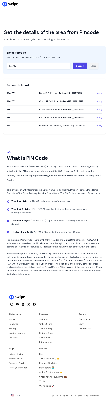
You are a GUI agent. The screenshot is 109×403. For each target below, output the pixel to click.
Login (81, 323)
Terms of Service (17, 363)
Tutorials (13, 337)
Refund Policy (16, 358)
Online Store (45, 323)
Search (80, 65)
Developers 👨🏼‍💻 (46, 367)
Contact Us (85, 328)
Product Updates (48, 363)
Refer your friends (18, 367)
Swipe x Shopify (47, 332)
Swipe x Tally (45, 328)
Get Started (85, 319)
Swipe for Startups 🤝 (50, 372)
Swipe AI (43, 319)
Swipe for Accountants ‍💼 (53, 376)
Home (12, 319)
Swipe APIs (44, 337)
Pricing (12, 328)
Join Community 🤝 (49, 358)
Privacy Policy (16, 354)
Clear (93, 65)
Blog (41, 354)
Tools (42, 381)
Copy (99, 93)
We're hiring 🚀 (46, 385)
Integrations (45, 342)
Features (13, 323)
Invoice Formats (17, 332)
